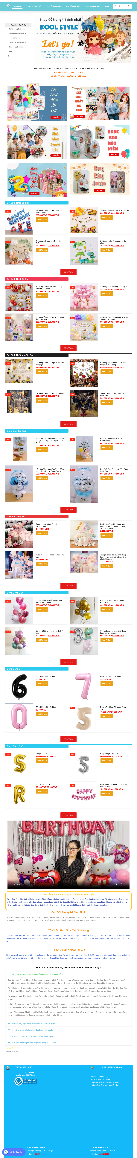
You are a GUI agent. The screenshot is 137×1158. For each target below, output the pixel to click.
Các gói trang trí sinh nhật (68, 912)
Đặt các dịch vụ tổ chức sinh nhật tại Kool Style (32, 1036)
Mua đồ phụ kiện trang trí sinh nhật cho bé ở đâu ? (33, 1024)
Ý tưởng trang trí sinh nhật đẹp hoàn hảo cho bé (32, 1030)
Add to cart (42, 219)
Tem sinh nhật (14, 38)
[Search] (129, 6)
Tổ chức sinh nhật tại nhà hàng (68, 930)
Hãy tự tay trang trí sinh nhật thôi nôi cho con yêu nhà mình (37, 974)
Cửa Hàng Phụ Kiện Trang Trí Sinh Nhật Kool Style (68, 894)
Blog (107, 6)
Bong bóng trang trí (32, 6)
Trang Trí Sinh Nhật (92, 6)
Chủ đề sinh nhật (73, 6)
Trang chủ (17, 6)
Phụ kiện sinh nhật (53, 6)
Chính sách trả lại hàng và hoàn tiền (104, 1085)
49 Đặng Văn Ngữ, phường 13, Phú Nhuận (68, 76)
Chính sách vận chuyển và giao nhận (105, 1082)
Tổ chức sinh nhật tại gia (68, 949)
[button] (35, 39)
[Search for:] (122, 6)
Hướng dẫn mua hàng (99, 1076)
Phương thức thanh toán (100, 1079)
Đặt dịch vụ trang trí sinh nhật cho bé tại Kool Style (34, 1043)
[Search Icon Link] (18, 56)
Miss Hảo (20, 1072)
